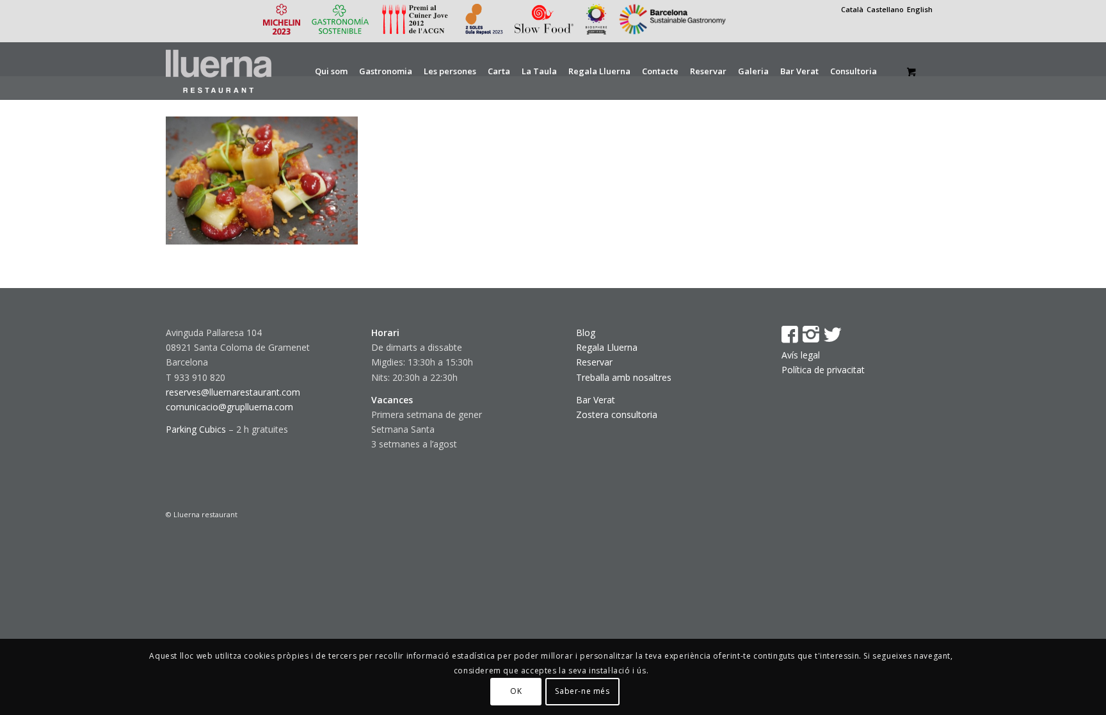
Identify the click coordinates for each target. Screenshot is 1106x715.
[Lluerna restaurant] (218, 71)
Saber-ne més (582, 691)
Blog (585, 332)
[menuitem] (331, 71)
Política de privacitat (823, 370)
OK (516, 691)
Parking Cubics (196, 429)
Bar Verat (595, 400)
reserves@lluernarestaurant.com (233, 392)
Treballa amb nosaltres (623, 377)
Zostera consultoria (616, 414)
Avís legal (800, 355)
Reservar (594, 362)
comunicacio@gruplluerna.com (229, 407)
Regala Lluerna (606, 347)
